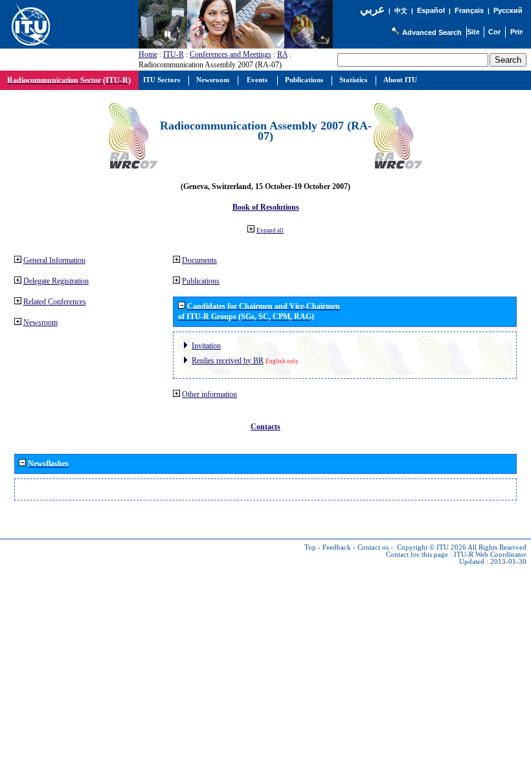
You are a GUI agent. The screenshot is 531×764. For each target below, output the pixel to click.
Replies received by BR (228, 360)
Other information (209, 394)
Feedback (336, 547)
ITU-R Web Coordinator (490, 554)
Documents (199, 260)
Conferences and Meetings (230, 54)
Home (148, 54)
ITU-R (173, 54)
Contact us (373, 547)
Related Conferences (54, 301)
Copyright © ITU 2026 (431, 547)
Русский (508, 10)
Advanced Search (432, 32)
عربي (372, 9)
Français (469, 10)
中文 (400, 10)
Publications (201, 281)
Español (431, 10)
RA (282, 54)
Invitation (206, 345)
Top (310, 547)
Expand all (270, 230)
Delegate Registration (56, 281)
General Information (54, 260)
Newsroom (40, 322)
